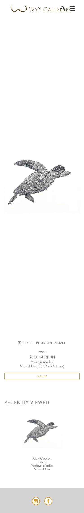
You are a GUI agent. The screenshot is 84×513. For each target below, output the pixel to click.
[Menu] (72, 8)
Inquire (42, 376)
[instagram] (36, 501)
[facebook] (48, 501)
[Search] (63, 8)
